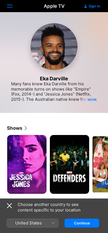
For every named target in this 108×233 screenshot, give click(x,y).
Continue (82, 223)
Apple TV (54, 6)
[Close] (9, 205)
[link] (17, 128)
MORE (92, 100)
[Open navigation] (13, 6)
